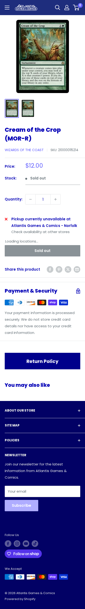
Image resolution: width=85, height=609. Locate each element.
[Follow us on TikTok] (35, 543)
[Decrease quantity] (30, 199)
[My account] (66, 7)
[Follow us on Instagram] (17, 543)
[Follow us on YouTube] (26, 543)
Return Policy (42, 361)
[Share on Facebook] (50, 269)
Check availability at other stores (40, 231)
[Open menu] (7, 7)
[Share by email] (77, 269)
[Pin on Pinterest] (59, 269)
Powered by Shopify (20, 599)
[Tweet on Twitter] (68, 269)
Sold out (42, 250)
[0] (76, 7)
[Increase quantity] (55, 199)
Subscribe (21, 505)
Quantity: (13, 199)
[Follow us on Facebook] (8, 543)
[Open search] (57, 7)
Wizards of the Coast (24, 150)
